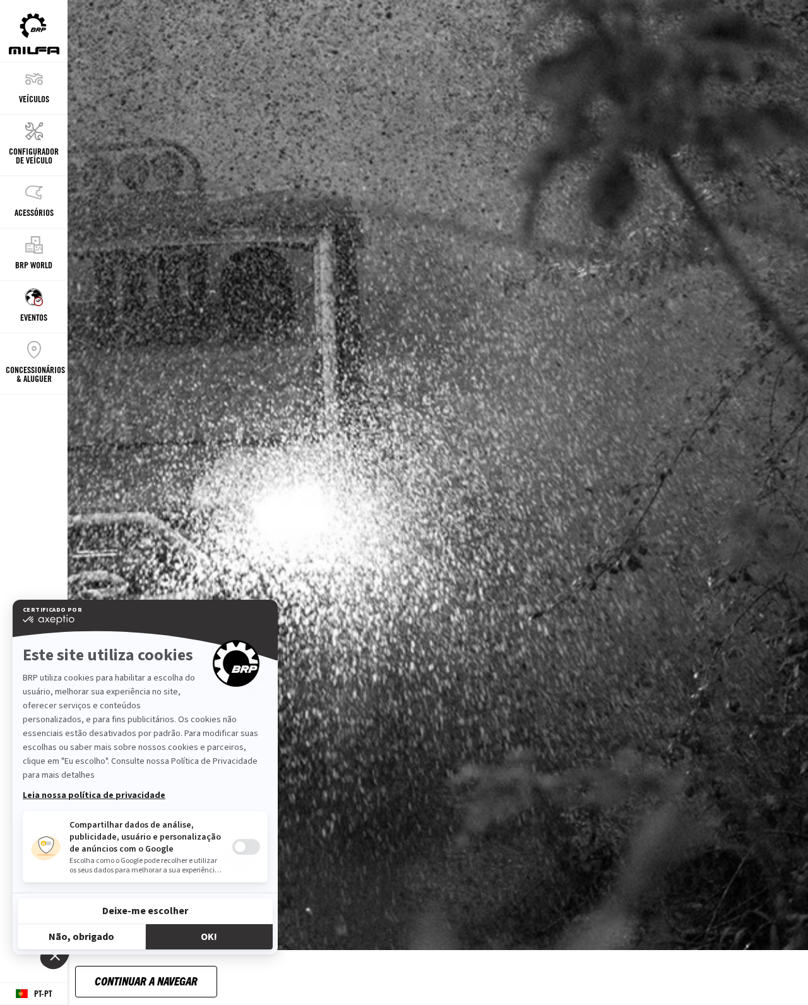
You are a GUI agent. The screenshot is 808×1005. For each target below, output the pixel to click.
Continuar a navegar (146, 980)
